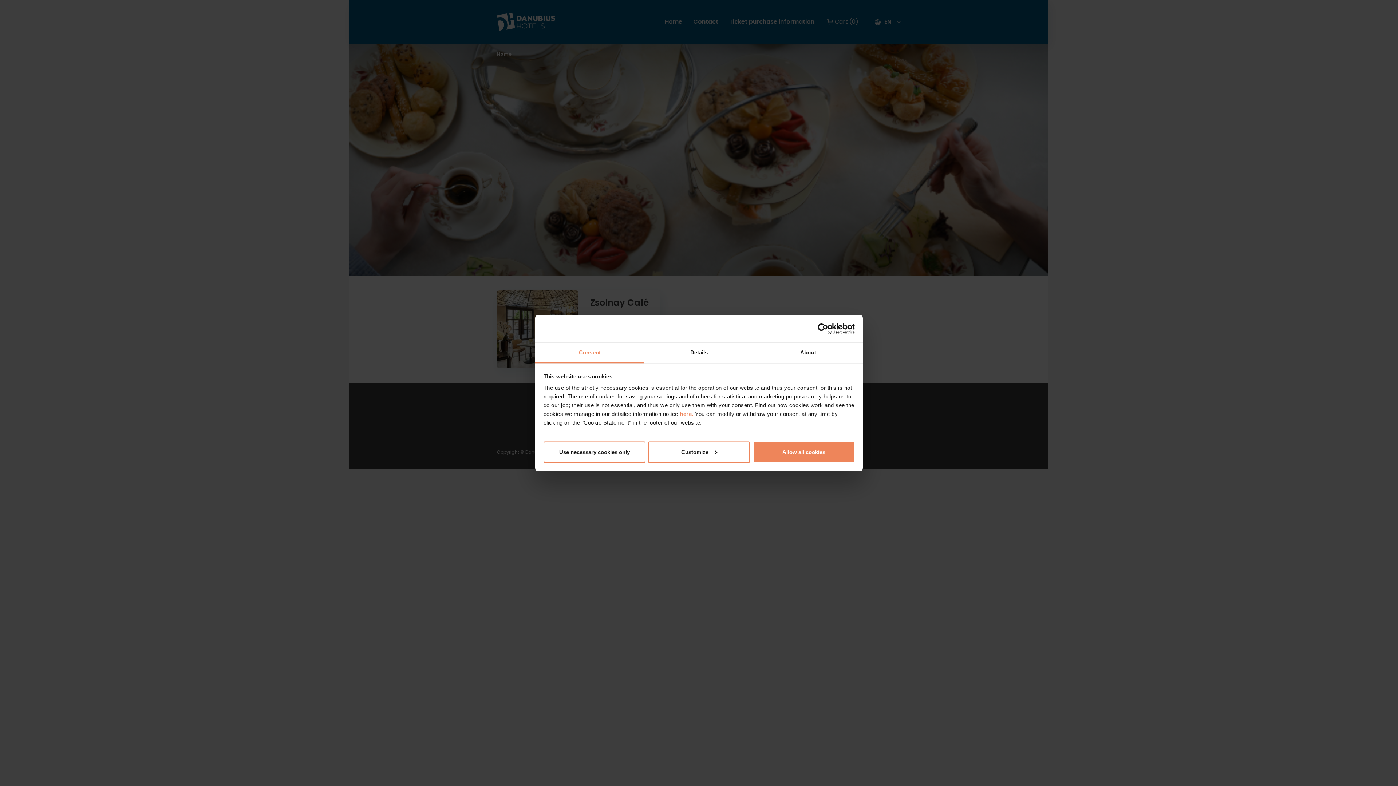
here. (687, 414)
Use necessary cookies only (594, 452)
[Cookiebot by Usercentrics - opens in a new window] (823, 328)
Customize (694, 452)
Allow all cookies (803, 452)
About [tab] (808, 352)
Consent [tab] (590, 352)
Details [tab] (699, 352)
